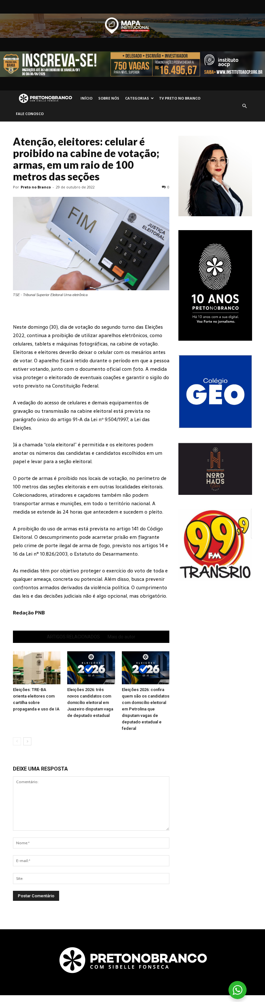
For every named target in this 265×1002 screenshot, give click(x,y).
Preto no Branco (36, 187)
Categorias (137, 98)
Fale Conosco (30, 113)
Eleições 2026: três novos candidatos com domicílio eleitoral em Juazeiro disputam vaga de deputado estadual (90, 702)
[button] (244, 106)
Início (86, 98)
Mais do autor (121, 636)
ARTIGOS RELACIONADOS (73, 636)
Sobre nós (108, 98)
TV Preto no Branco (179, 98)
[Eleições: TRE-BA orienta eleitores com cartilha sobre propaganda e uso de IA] (36, 667)
